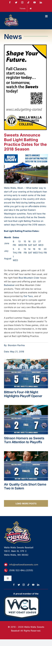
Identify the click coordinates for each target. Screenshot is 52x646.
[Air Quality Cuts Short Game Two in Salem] (26, 466)
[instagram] (24, 585)
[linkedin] (38, 585)
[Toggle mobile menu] (46, 16)
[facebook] (14, 585)
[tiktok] (28, 585)
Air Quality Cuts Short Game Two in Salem (25, 486)
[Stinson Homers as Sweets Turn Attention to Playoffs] (26, 419)
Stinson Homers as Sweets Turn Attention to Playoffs (24, 440)
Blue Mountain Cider (29, 277)
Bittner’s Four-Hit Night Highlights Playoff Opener (23, 394)
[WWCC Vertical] (25, 46)
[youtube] (33, 585)
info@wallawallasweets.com (23, 564)
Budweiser (9, 285)
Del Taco (28, 296)
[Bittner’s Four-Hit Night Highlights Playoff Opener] (26, 373)
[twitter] (19, 585)
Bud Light (18, 221)
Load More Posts (26, 503)
